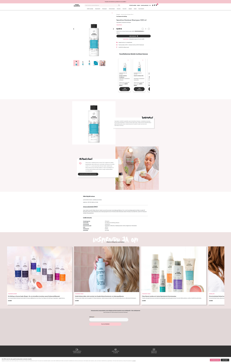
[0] (156, 5)
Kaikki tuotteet (90, 8)
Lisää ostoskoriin (132, 36)
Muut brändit (141, 8)
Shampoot (104, 8)
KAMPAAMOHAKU (144, 5)
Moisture (117, 222)
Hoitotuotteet (112, 8)
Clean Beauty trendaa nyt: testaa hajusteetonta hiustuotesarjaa (159, 296)
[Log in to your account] (152, 5)
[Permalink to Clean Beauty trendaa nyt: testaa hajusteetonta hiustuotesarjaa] (173, 269)
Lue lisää (133, 360)
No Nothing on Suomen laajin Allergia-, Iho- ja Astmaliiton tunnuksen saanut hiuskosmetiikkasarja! (34, 296)
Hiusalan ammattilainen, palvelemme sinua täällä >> (115, 1)
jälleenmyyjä (154, 352)
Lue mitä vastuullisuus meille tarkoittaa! (88, 174)
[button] (139, 31)
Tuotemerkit (97, 8)
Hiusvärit (124, 8)
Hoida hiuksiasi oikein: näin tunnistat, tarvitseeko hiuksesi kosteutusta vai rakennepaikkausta (99, 296)
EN (150, 5)
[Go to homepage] (76, 5)
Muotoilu (118, 8)
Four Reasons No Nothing (121, 16)
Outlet (135, 8)
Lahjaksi (130, 8)
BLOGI (138, 5)
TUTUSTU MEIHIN (132, 5)
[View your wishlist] (154, 5)
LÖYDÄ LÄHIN (154, 351)
